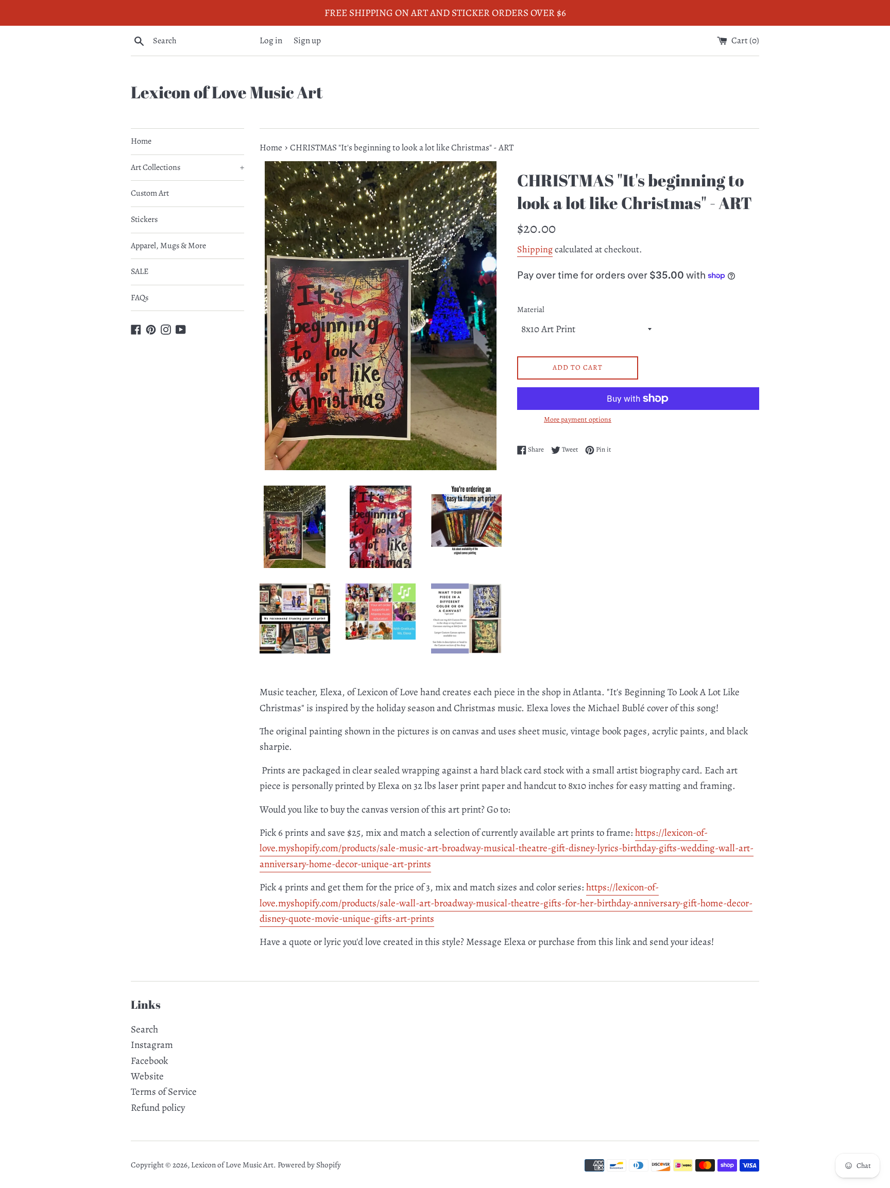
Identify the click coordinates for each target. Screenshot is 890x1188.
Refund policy (158, 1107)
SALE (139, 271)
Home (141, 141)
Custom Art (150, 193)
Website (147, 1076)
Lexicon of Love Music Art (227, 92)
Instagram (152, 1045)
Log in (271, 40)
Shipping (535, 249)
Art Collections (187, 167)
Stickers (144, 219)
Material (530, 309)
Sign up (307, 40)
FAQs (139, 297)
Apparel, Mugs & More (168, 245)
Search (144, 1029)
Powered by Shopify (309, 1165)
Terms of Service (164, 1091)
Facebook (149, 1061)
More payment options (577, 419)
